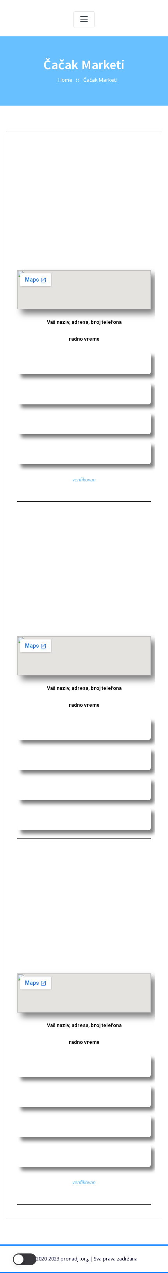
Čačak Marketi (100, 79)
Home (65, 79)
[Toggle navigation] (84, 19)
